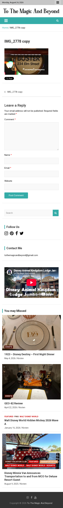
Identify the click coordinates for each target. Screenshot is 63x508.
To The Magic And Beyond (39, 503)
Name (8, 155)
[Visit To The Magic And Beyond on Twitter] (21, 234)
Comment (10, 119)
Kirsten (20, 358)
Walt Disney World (29, 417)
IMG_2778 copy (14, 92)
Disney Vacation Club (16, 462)
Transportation (49, 462)
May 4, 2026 (10, 358)
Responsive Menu (58, 2)
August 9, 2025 (11, 484)
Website (8, 181)
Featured (8, 417)
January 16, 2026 (12, 428)
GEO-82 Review (13, 403)
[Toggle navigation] (6, 20)
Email (7, 168)
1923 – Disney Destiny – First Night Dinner (29, 354)
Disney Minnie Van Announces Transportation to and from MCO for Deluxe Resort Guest (30, 476)
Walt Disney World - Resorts (40, 465)
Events (8, 347)
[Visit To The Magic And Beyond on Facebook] (16, 234)
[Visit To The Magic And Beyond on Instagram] (6, 234)
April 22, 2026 (10, 407)
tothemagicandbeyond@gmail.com (21, 255)
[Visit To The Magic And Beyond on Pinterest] (12, 234)
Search (56, 213)
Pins (16, 417)
